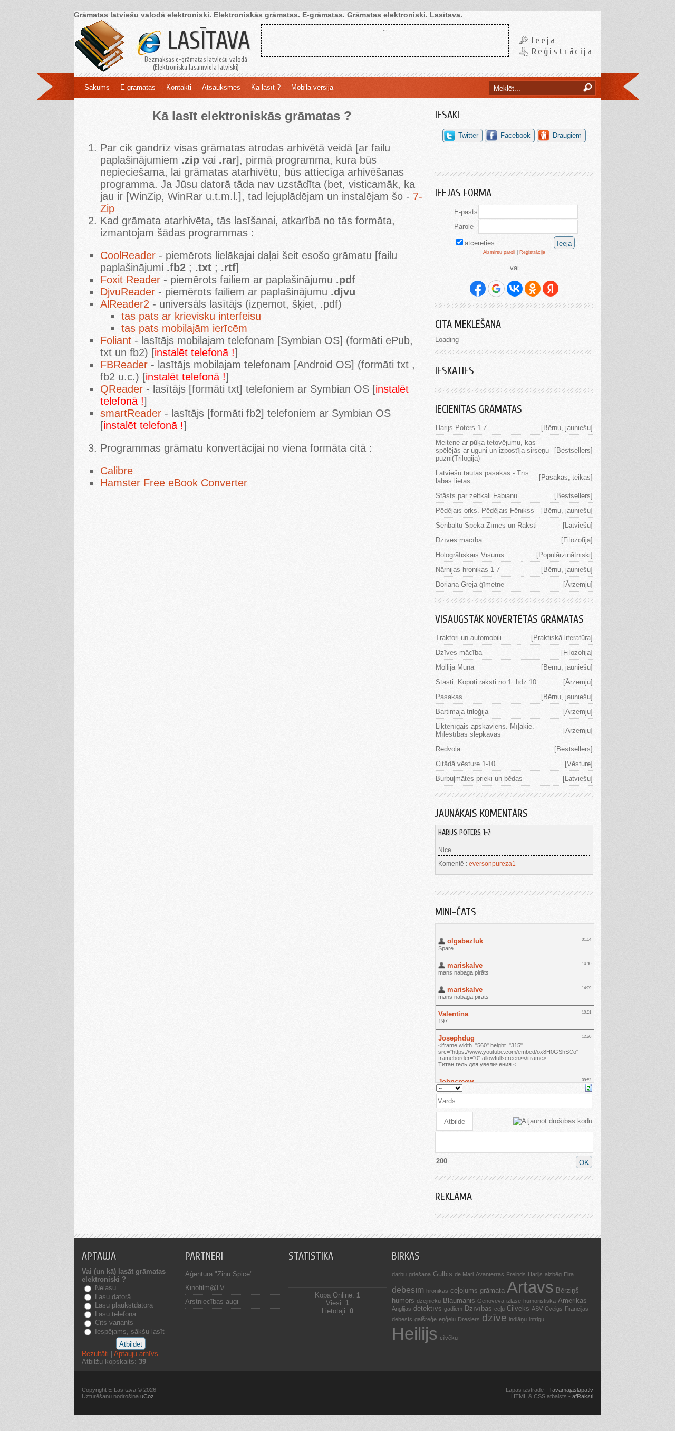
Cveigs (554, 1308)
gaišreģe (425, 1319)
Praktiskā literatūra (562, 638)
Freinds (516, 1274)
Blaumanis (459, 1300)
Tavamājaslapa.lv (571, 1390)
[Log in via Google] (496, 288)
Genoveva (490, 1301)
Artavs (530, 1287)
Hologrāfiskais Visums (470, 555)
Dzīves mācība (459, 540)
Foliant (115, 340)
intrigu (536, 1319)
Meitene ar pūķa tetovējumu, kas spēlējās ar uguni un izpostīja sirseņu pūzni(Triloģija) (492, 450)
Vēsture (579, 764)
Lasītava (205, 41)
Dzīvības (478, 1308)
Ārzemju (578, 584)
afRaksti (582, 1396)
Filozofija (577, 540)
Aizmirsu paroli (499, 252)
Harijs (535, 1274)
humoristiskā (539, 1301)
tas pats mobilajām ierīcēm (184, 328)
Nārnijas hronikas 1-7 (468, 570)
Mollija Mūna (455, 667)
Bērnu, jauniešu (567, 428)
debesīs (402, 1319)
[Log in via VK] (515, 289)
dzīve (494, 1317)
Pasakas (449, 697)
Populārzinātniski (564, 555)
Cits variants (114, 1323)
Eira (569, 1274)
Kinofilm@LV (205, 1288)
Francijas (577, 1308)
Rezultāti (95, 1354)
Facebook (515, 135)
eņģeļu (447, 1319)
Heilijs (415, 1333)
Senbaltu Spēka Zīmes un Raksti (486, 525)
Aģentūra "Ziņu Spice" (219, 1274)
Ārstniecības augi (211, 1301)
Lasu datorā (113, 1297)
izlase (513, 1301)
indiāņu (518, 1319)
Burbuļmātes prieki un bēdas (479, 779)
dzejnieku (429, 1301)
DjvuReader (127, 292)
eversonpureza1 (492, 863)
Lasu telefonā (115, 1314)
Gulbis (442, 1274)
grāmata (492, 1290)
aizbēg (553, 1274)
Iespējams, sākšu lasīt (130, 1331)
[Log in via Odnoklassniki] (533, 289)
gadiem (453, 1308)
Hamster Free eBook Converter (173, 483)
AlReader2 (124, 304)
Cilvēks (518, 1308)
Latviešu (578, 525)
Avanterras (490, 1274)
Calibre (116, 470)
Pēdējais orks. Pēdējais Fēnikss (485, 510)
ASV (537, 1308)
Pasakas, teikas (566, 477)
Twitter (468, 135)
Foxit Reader (130, 279)
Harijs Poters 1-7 (461, 428)
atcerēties (480, 243)
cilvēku (449, 1337)
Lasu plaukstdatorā (124, 1305)
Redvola (448, 749)
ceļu (499, 1308)
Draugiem (567, 135)
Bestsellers (573, 450)
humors (403, 1300)
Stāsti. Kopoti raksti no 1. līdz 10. (487, 682)
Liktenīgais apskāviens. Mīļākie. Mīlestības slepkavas (485, 730)
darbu (399, 1274)
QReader (121, 389)
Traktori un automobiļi (469, 638)
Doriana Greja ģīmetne (470, 584)
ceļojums (464, 1290)
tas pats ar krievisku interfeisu (191, 316)
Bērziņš (567, 1290)
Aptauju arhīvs (136, 1354)
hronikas (437, 1290)
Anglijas (401, 1308)
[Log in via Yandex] (550, 289)
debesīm (408, 1289)
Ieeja (544, 40)
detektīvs (427, 1308)
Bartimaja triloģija (462, 712)
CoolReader (128, 255)
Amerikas (572, 1300)
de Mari (464, 1274)
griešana (420, 1274)
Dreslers (469, 1319)
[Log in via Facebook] (478, 289)
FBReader (124, 364)
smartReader (130, 413)
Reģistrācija (562, 51)
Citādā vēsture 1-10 (465, 764)
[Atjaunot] (588, 1087)
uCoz (147, 1396)
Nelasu (105, 1288)
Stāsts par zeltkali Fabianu (476, 496)
